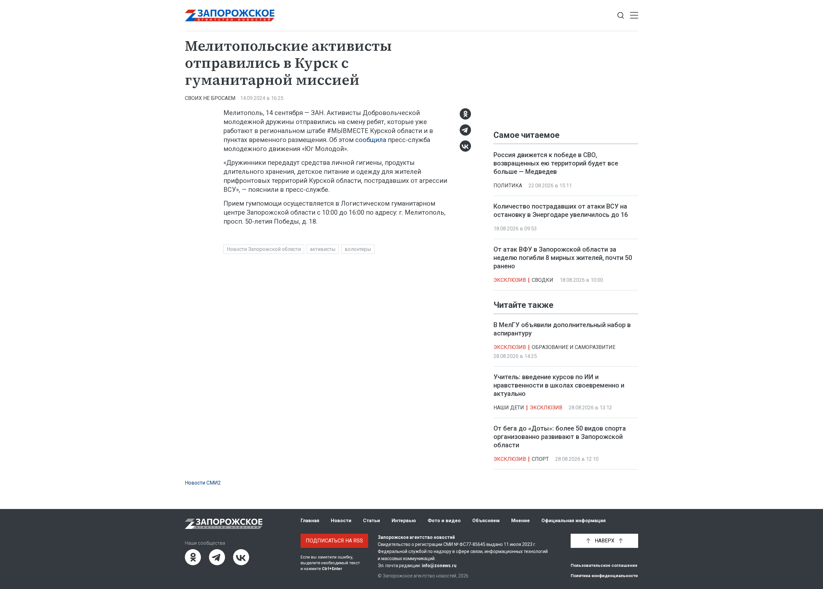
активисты (323, 249)
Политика (507, 186)
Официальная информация (573, 520)
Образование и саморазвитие (573, 347)
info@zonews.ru (439, 565)
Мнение (520, 520)
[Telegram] (465, 130)
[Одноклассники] (465, 114)
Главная (310, 520)
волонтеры (358, 249)
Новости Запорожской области (264, 249)
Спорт (540, 459)
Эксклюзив (509, 280)
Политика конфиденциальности (604, 575)
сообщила (370, 140)
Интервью (404, 520)
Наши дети (508, 408)
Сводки (542, 280)
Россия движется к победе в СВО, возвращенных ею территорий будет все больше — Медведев (555, 163)
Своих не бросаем (210, 98)
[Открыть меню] (634, 15)
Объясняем (486, 520)
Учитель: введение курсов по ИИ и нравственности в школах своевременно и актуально (558, 385)
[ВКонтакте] (465, 146)
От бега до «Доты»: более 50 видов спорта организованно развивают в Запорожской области (559, 437)
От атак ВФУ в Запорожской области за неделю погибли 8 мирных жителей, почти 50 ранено (562, 257)
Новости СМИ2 (203, 483)
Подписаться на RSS (334, 541)
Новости (341, 520)
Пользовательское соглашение (604, 565)
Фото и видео (444, 520)
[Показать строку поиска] (620, 15)
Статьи (371, 520)
